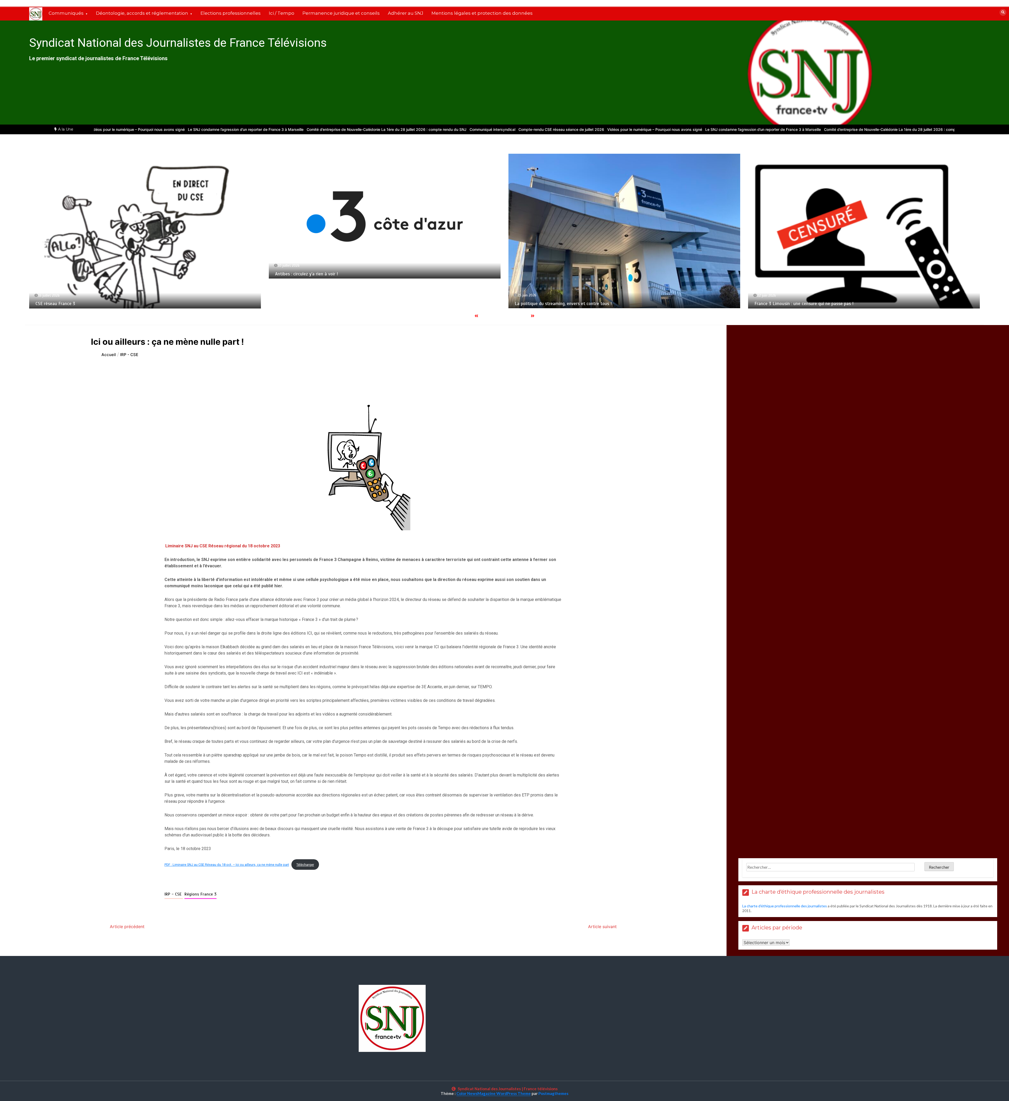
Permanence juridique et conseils (341, 13)
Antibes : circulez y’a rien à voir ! (66, 274)
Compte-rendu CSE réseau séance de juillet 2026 (496, 129)
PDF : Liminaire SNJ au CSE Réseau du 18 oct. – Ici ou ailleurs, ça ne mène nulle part (226, 865)
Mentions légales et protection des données (482, 13)
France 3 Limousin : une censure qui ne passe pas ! (565, 303)
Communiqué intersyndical (427, 129)
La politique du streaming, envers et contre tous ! (323, 303)
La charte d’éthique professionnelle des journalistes (784, 906)
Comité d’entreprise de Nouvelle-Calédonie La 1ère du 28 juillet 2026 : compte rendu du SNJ (321, 129)
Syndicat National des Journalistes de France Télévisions (178, 43)
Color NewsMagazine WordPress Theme (493, 1093)
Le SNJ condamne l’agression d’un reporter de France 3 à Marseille (180, 129)
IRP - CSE (173, 894)
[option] (180, 129)
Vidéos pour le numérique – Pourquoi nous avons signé (589, 129)
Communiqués (66, 13)
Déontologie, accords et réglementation (142, 13)
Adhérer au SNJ (405, 13)
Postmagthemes (553, 1093)
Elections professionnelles (230, 13)
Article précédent (127, 926)
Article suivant (602, 926)
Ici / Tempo (281, 13)
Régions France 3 (200, 894)
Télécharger (305, 865)
